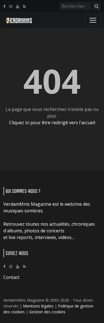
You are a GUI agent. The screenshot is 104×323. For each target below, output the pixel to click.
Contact (11, 277)
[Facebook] (4, 6)
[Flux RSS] (24, 6)
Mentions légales (38, 306)
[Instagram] (10, 6)
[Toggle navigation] (93, 20)
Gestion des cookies (47, 311)
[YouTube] (17, 6)
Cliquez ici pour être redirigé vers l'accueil (52, 122)
